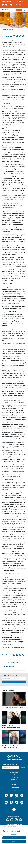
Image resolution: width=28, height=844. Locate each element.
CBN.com (4, 32)
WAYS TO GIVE (14, 777)
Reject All (14, 837)
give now (19, 9)
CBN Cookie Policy (17, 831)
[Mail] (20, 36)
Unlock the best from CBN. (9, 675)
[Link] (23, 36)
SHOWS (14, 785)
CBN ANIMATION (14, 787)
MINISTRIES (14, 772)
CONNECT (14, 780)
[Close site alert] (25, 4)
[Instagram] (16, 819)
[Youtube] (7, 819)
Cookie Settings (14, 834)
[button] (24, 10)
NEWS (14, 782)
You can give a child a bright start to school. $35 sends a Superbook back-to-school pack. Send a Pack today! (12, 4)
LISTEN (14, 790)
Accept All (14, 841)
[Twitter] (17, 36)
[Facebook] (14, 36)
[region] (14, 834)
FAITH (14, 775)
